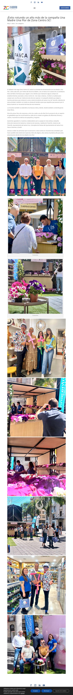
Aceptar (35, 691)
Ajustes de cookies (60, 691)
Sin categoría (20, 23)
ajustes (22, 693)
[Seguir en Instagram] (34, 2)
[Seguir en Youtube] (41, 2)
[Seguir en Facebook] (31, 2)
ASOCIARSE (65, 8)
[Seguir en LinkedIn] (38, 2)
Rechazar (46, 691)
